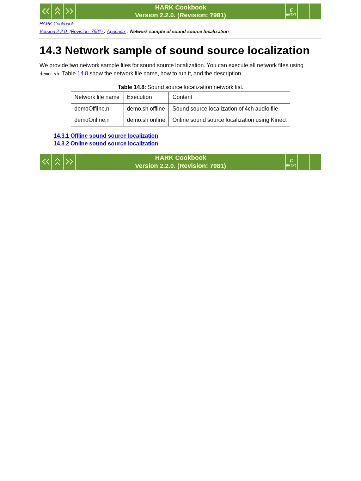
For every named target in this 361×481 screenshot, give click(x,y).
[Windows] (45, 14)
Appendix (116, 31)
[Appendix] (57, 14)
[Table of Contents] (291, 14)
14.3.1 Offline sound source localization (106, 136)
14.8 (82, 73)
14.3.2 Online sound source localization (106, 143)
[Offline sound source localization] (69, 14)
